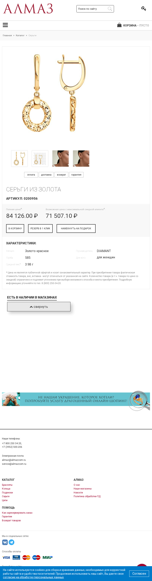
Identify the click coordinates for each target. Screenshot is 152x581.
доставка (46, 174)
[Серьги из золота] (19, 158)
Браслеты (7, 485)
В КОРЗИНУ (15, 228)
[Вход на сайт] (143, 9)
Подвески (7, 492)
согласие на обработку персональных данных (33, 577)
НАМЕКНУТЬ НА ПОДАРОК (76, 228)
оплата (31, 174)
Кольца (6, 488)
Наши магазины (83, 488)
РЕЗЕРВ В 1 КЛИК (40, 228)
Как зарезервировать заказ (17, 512)
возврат (61, 174)
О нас (77, 485)
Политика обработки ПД (87, 496)
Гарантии (7, 516)
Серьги (6, 496)
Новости (78, 492)
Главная (7, 35)
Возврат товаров (11, 520)
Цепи (5, 500)
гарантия (76, 174)
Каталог (20, 35)
